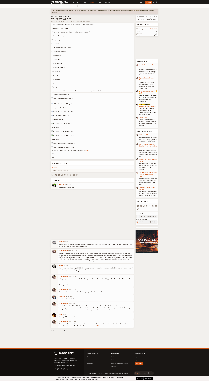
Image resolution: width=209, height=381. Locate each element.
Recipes (113, 356)
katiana (61, 265)
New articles (54, 6)
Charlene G (55, 167)
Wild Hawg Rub (143, 135)
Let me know (135, 10)
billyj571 (61, 184)
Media (99, 2)
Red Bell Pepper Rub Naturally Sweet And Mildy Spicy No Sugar (148, 174)
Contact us (90, 363)
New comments (63, 6)
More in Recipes (142, 61)
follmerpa (62, 296)
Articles (92, 2)
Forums (84, 2)
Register (137, 360)
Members (107, 2)
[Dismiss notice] (156, 10)
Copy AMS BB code (141, 219)
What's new (74, 2)
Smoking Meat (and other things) (120, 363)
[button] (79, 2)
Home (88, 356)
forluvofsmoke (56, 21)
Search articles (82, 6)
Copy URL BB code (141, 214)
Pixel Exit (125, 373)
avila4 (60, 314)
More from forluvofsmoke (145, 131)
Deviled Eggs (143, 117)
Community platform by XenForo (103, 373)
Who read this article (59, 163)
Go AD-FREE (139, 363)
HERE (87, 150)
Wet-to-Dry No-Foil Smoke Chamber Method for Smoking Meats (148, 146)
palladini (61, 241)
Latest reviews (72, 6)
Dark (151, 373)
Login (136, 356)
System (138, 373)
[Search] (156, 2)
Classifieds (114, 366)
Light (145, 373)
